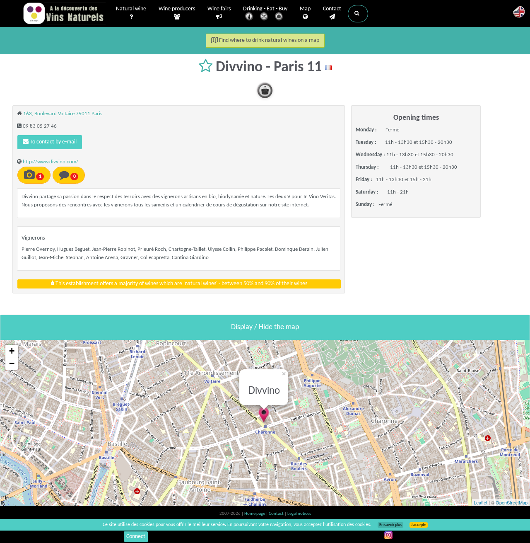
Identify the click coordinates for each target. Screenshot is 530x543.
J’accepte (418, 525)
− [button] (11, 363)
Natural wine (131, 9)
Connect (135, 536)
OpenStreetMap (512, 502)
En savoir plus (390, 525)
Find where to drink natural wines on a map (268, 40)
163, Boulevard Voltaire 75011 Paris (62, 113)
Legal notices (299, 513)
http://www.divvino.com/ (50, 162)
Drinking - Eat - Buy (265, 9)
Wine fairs (219, 9)
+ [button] (11, 351)
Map (305, 9)
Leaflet (480, 502)
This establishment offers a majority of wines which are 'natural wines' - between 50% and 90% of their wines (180, 284)
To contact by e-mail (53, 142)
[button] (358, 13)
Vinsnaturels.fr (64, 13)
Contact (332, 9)
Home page (255, 513)
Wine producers (177, 9)
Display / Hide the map (265, 327)
